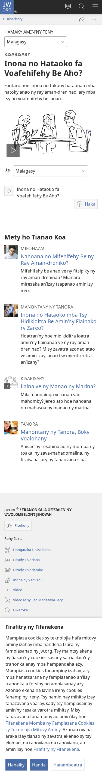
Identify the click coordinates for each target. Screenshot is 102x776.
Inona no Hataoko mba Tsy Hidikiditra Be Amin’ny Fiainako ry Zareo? (59, 321)
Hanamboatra (67, 765)
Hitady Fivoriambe (23, 570)
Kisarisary (15, 18)
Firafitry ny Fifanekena (56, 749)
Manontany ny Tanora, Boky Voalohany (55, 435)
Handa (39, 765)
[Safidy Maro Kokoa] (94, 19)
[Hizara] (82, 19)
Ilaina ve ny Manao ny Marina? (58, 386)
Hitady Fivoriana (22, 560)
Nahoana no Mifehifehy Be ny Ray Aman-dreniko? (57, 259)
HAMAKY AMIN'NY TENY (28, 32)
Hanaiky (16, 765)
